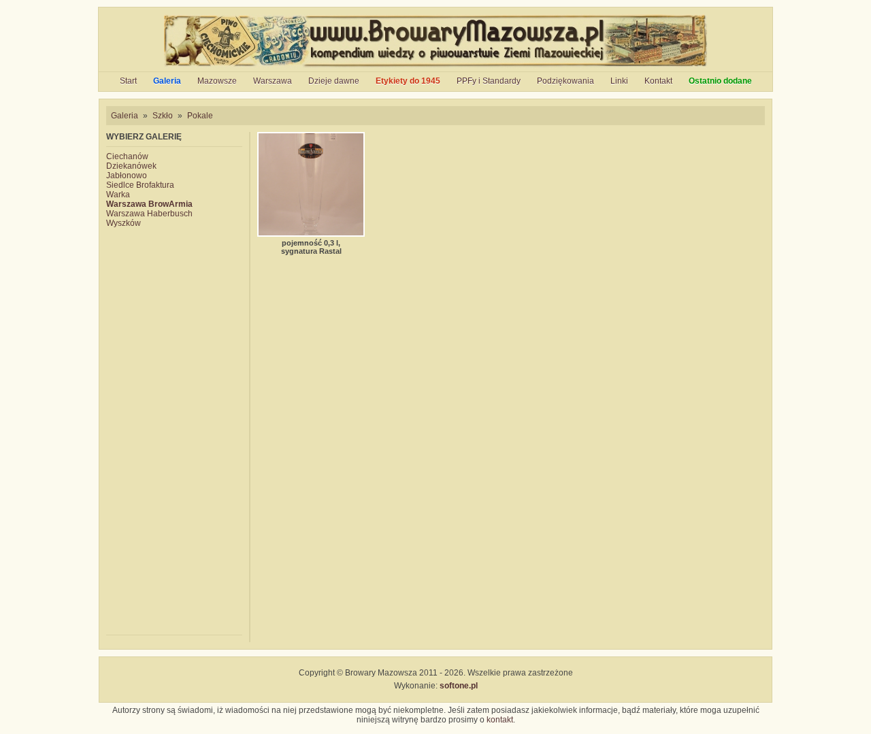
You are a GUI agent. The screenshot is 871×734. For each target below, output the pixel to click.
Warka (118, 194)
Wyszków (123, 223)
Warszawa (272, 81)
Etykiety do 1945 (408, 81)
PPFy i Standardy (489, 81)
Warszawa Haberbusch (149, 213)
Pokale (200, 115)
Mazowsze (217, 81)
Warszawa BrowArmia (149, 204)
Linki (619, 81)
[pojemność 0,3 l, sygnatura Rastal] (311, 184)
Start (128, 81)
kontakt (500, 719)
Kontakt (658, 81)
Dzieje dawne (333, 81)
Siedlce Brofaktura (140, 185)
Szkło (162, 115)
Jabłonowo (126, 175)
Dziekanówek (131, 166)
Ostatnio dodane (720, 81)
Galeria (167, 81)
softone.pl (459, 685)
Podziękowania (565, 81)
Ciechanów (127, 156)
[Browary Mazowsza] (436, 66)
